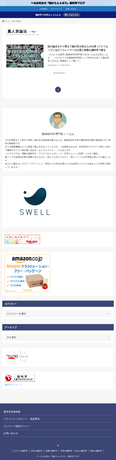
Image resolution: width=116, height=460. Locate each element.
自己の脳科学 (81, 450)
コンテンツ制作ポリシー (16, 426)
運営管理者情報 (11, 411)
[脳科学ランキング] (20, 380)
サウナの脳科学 (21, 450)
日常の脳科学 (37, 450)
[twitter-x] (58, 445)
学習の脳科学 (66, 450)
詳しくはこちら (72, 14)
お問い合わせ (10, 433)
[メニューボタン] (3, 3)
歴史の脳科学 (96, 450)
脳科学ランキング (13, 384)
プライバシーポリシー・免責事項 (21, 418)
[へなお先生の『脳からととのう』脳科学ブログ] (58, 3)
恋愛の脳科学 (51, 450)
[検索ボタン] (113, 3)
